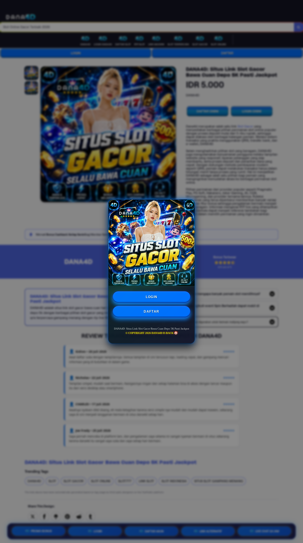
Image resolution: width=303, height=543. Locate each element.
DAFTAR (151, 311)
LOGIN (151, 297)
